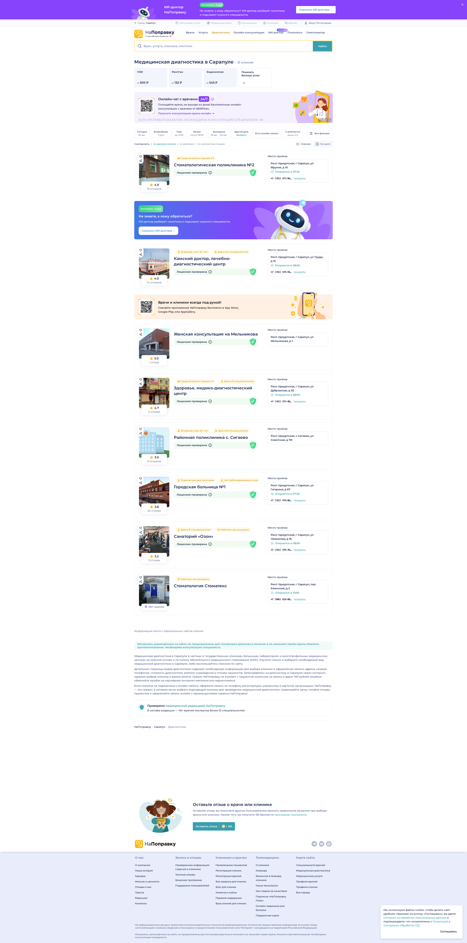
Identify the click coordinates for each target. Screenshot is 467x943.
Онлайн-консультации (249, 32)
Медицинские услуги (309, 876)
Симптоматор (315, 32)
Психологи (294, 32)
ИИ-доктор (275, 32)
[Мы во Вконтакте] (322, 844)
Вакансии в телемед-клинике (269, 878)
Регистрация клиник (229, 870)
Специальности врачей (310, 865)
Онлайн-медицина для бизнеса (270, 907)
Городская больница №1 (199, 486)
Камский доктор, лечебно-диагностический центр (202, 261)
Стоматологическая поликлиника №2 (214, 164)
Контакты (141, 903)
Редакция (141, 897)
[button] (224, 46)
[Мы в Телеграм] (314, 844)
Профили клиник (307, 887)
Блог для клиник (226, 887)
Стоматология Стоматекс (200, 585)
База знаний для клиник (231, 903)
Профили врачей (306, 881)
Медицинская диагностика (313, 870)
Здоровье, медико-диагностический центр (213, 391)
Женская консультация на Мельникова (216, 334)
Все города (303, 892)
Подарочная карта (267, 915)
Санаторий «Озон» (193, 536)
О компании (142, 865)
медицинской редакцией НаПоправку (195, 706)
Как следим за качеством (271, 891)
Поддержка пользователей (192, 885)
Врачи (190, 32)
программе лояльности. (291, 814)
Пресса (139, 892)
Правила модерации (229, 897)
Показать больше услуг (251, 73)
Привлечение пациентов (231, 865)
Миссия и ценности (147, 881)
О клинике (262, 865)
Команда (261, 870)
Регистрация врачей (228, 876)
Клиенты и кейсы (226, 892)
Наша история (144, 870)
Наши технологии (267, 885)
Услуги (203, 32)
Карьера (140, 876)
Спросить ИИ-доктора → (158, 230)
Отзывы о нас (143, 887)
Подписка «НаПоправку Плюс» (271, 898)
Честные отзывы (185, 874)
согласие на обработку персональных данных (415, 917)
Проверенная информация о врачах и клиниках (192, 867)
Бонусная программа (188, 880)
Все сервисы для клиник (231, 881)
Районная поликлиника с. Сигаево (211, 437)
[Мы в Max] (329, 844)
